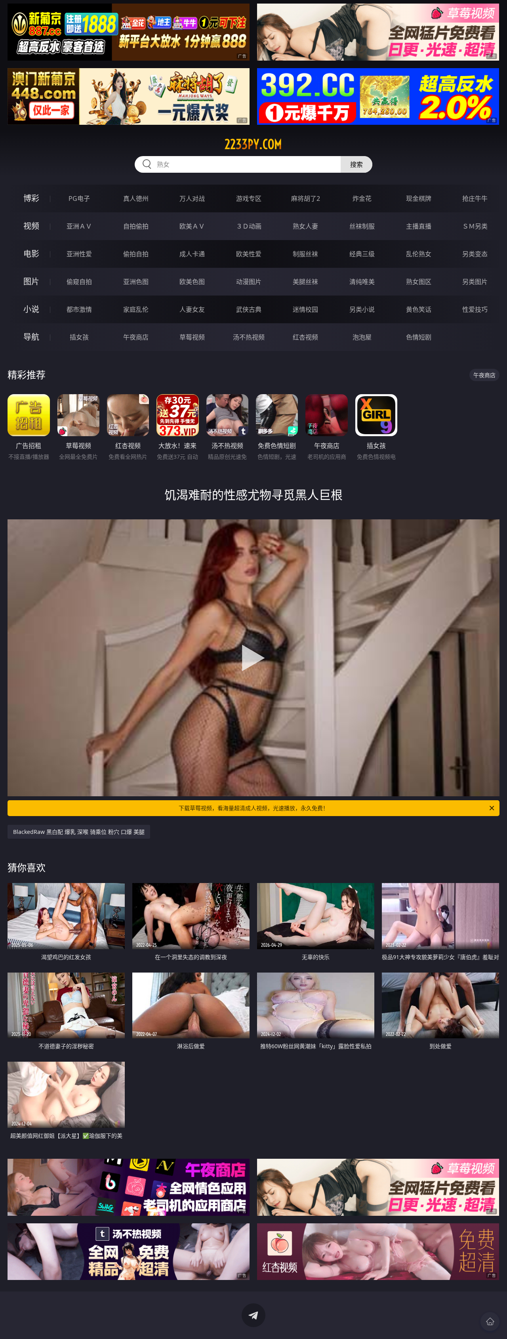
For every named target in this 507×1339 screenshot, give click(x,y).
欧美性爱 (248, 254)
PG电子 (79, 198)
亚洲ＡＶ (79, 226)
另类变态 (475, 254)
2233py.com (253, 144)
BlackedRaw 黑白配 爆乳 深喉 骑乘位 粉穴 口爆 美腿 (79, 831)
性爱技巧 (475, 309)
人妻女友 (192, 309)
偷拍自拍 (136, 254)
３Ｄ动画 (248, 226)
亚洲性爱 (79, 254)
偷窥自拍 (79, 281)
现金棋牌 (418, 198)
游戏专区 (248, 198)
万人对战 (192, 198)
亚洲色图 (136, 281)
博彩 (31, 198)
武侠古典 (248, 309)
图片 (31, 281)
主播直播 (418, 226)
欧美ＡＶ (192, 226)
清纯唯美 (362, 281)
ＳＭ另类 (475, 226)
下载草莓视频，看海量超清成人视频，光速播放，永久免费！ (253, 808)
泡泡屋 (362, 337)
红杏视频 (305, 337)
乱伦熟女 (418, 254)
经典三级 (362, 254)
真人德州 (136, 198)
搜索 (356, 164)
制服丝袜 (305, 254)
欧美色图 (192, 281)
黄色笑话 (418, 309)
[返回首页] (489, 1321)
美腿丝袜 (305, 281)
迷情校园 (305, 309)
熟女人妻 (305, 226)
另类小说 (362, 309)
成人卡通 (192, 254)
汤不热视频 (249, 337)
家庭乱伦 (136, 309)
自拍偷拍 (136, 226)
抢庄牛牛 (475, 198)
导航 (31, 337)
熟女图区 (418, 281)
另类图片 (475, 281)
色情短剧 (418, 337)
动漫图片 (248, 281)
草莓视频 (192, 337)
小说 (31, 309)
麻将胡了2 (305, 198)
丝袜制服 (362, 226)
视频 (31, 226)
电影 (31, 253)
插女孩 (79, 337)
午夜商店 (136, 337)
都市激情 (79, 309)
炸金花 (362, 198)
